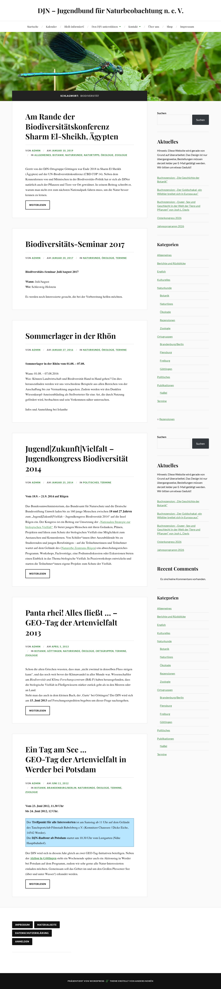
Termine (121, 258)
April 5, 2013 (60, 646)
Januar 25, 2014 (62, 482)
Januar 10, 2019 (62, 150)
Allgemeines (42, 155)
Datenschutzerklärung (32, 933)
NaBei (163, 392)
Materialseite (47, 924)
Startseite (32, 26)
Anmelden (22, 941)
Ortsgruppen (105, 651)
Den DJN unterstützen (105, 26)
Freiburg (165, 360)
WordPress (97, 981)
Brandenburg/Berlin (61, 787)
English (161, 271)
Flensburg (166, 352)
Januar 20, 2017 (62, 258)
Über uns (153, 26)
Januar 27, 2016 (62, 349)
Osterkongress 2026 (169, 217)
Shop (170, 26)
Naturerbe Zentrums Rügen (78, 548)
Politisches (91, 482)
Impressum (187, 26)
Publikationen (165, 385)
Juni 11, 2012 (60, 783)
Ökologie (107, 155)
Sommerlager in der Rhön (70, 336)
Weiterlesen (37, 205)
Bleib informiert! (74, 26)
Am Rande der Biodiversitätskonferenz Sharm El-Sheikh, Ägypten (71, 126)
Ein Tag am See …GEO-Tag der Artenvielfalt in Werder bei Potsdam (75, 759)
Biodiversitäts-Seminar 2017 (74, 244)
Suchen (161, 113)
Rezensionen (167, 320)
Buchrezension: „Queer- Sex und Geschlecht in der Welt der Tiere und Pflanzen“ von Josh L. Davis (178, 205)
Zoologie (121, 155)
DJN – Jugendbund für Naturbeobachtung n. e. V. (111, 10)
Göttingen (54, 651)
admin (36, 150)
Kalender (51, 26)
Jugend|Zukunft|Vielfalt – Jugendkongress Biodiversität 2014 (76, 458)
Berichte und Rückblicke (171, 263)
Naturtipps (91, 155)
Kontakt (133, 26)
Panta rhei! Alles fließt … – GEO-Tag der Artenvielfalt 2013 (71, 622)
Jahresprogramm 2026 (170, 226)
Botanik (58, 155)
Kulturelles (163, 279)
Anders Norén (144, 981)
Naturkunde (74, 155)
